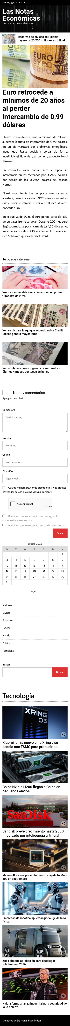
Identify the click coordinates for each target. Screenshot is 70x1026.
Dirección (7, 471)
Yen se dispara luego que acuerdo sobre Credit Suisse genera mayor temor (32, 332)
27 (34, 576)
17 (7, 571)
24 (7, 576)
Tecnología (8, 650)
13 (34, 565)
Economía (8, 620)
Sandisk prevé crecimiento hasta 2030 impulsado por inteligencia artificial (33, 833)
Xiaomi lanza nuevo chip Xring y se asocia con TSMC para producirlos (30, 745)
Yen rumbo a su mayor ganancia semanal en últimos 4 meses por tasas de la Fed (31, 370)
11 (16, 565)
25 (16, 576)
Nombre (7, 438)
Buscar (6, 664)
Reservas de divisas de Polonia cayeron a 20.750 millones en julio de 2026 (42, 40)
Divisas (6, 612)
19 (25, 571)
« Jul (33, 591)
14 (44, 565)
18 (16, 571)
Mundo (6, 635)
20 (34, 571)
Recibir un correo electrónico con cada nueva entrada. (37, 525)
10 (7, 565)
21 (44, 571)
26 (25, 576)
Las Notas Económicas (21, 15)
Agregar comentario (13, 398)
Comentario (8, 409)
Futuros (6, 627)
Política (6, 643)
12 (25, 565)
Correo (6, 454)
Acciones (7, 605)
